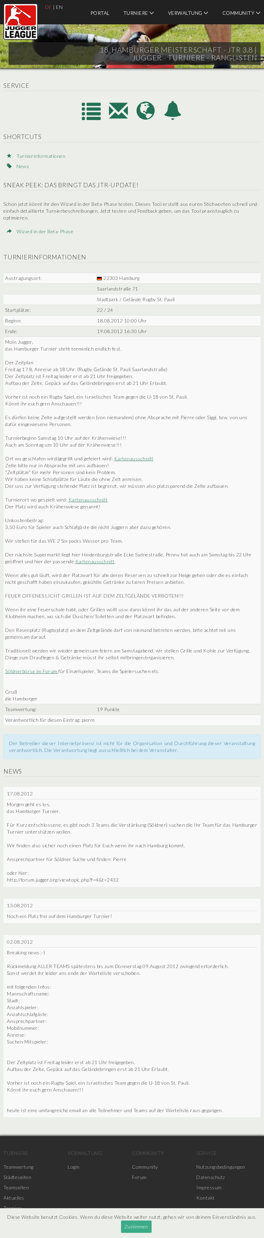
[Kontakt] (119, 118)
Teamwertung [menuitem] (18, 1167)
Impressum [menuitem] (209, 1187)
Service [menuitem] (206, 1153)
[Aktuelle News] (173, 118)
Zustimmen (136, 1226)
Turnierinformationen (40, 156)
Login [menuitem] (74, 1167)
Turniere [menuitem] (136, 13)
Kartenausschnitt (134, 458)
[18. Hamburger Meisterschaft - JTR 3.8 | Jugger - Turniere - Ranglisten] (20, 21)
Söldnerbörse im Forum (31, 671)
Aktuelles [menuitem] (13, 1198)
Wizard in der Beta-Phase (44, 231)
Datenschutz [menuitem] (210, 1177)
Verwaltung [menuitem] (186, 13)
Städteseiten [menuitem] (17, 1177)
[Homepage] (146, 118)
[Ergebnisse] (92, 118)
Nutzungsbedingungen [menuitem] (220, 1167)
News (22, 166)
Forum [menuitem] (139, 1177)
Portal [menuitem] (100, 13)
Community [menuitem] (148, 1153)
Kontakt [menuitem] (205, 1198)
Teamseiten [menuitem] (16, 1187)
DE (48, 7)
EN (59, 7)
